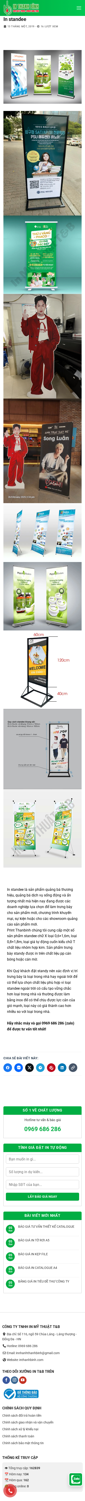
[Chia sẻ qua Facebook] (7, 1067)
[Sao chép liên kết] (73, 1067)
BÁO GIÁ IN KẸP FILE (33, 1254)
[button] (79, 7)
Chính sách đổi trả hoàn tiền (21, 1415)
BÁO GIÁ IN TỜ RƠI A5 (33, 1240)
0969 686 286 (42, 1129)
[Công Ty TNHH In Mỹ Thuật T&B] (26, 8)
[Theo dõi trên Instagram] (14, 1380)
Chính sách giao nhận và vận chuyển (27, 1422)
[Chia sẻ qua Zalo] (18, 1067)
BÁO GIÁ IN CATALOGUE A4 (37, 1268)
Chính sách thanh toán (18, 1436)
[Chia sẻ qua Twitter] (29, 1067)
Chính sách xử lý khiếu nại (20, 1429)
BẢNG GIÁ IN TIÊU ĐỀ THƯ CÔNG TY (43, 1281)
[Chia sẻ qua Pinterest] (51, 1067)
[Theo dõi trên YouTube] (23, 1380)
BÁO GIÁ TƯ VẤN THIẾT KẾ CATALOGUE (46, 1226)
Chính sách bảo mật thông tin (23, 1443)
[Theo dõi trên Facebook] (6, 1380)
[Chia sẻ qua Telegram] (40, 1067)
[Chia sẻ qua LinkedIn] (62, 1067)
